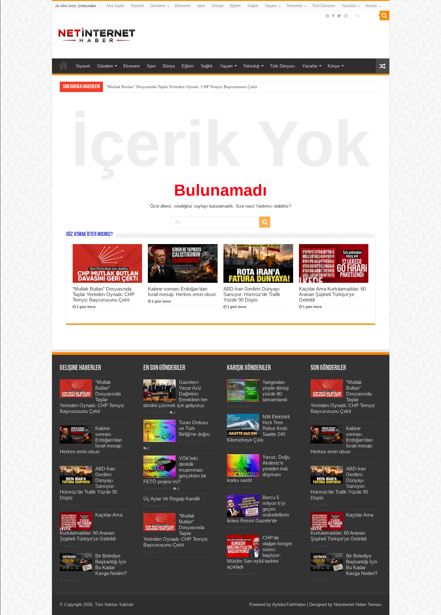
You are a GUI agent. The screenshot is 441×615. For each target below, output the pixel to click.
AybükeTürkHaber (289, 604)
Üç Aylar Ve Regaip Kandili (171, 498)
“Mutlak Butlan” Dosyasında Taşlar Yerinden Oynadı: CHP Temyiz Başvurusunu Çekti (104, 294)
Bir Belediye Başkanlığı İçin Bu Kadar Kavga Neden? (111, 564)
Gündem (157, 6)
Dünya (217, 6)
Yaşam (271, 6)
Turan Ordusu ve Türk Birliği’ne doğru (194, 428)
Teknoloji (294, 6)
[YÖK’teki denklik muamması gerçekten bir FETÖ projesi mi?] (159, 466)
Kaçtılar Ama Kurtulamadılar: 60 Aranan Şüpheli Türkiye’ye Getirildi (332, 294)
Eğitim (235, 6)
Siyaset (137, 6)
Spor (201, 6)
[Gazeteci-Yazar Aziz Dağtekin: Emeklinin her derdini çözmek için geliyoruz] (159, 390)
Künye (371, 6)
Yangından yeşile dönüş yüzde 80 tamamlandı (275, 390)
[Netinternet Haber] (97, 33)
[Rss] (327, 16)
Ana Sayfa (115, 6)
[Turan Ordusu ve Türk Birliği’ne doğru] (159, 431)
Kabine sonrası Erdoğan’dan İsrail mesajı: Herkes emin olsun (158, 86)
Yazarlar (349, 6)
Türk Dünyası (323, 6)
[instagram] (345, 16)
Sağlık (252, 6)
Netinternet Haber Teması (358, 604)
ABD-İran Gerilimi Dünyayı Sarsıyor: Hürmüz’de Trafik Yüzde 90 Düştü (251, 294)
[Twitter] (339, 16)
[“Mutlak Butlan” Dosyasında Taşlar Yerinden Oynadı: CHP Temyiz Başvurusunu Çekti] (159, 522)
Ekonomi (182, 6)
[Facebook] (333, 16)
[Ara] (384, 15)
